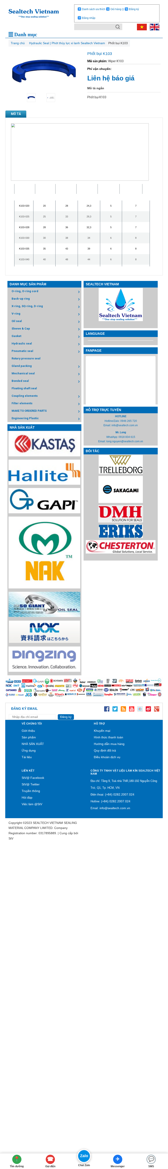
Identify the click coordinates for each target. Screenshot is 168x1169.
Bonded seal (20, 380)
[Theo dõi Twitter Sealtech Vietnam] (115, 708)
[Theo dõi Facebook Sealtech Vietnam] (106, 708)
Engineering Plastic (25, 418)
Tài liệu (27, 757)
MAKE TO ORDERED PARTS (29, 410)
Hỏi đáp (27, 797)
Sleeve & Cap (21, 328)
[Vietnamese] (141, 26)
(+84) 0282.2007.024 (119, 794)
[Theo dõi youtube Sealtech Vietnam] (131, 708)
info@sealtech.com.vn (125, 425)
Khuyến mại (102, 730)
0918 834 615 (127, 437)
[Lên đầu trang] (157, 1141)
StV (11, 838)
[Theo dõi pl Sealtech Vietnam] (140, 708)
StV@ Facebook (33, 777)
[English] (153, 26)
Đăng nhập (88, 18)
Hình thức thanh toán (108, 737)
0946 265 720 (128, 420)
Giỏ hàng (117, 9)
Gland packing (22, 366)
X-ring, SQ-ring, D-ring (27, 306)
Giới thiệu (28, 730)
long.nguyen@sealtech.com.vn (124, 441)
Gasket (16, 336)
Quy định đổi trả (105, 750)
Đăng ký (134, 9)
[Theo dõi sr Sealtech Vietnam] (148, 708)
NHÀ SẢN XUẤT (33, 744)
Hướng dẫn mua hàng (109, 744)
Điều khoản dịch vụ (107, 757)
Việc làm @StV (32, 804)
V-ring (16, 313)
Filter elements (22, 403)
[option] (34, 97)
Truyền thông (31, 791)
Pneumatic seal (22, 351)
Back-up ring (21, 298)
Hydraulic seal (22, 343)
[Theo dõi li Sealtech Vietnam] (123, 708)
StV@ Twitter (31, 784)
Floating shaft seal (24, 388)
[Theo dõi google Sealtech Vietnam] (156, 708)
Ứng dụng (29, 750)
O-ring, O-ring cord (25, 291)
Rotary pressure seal (26, 358)
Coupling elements (25, 395)
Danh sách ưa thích (93, 9)
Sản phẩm (29, 737)
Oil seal (17, 321)
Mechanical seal (23, 373)
